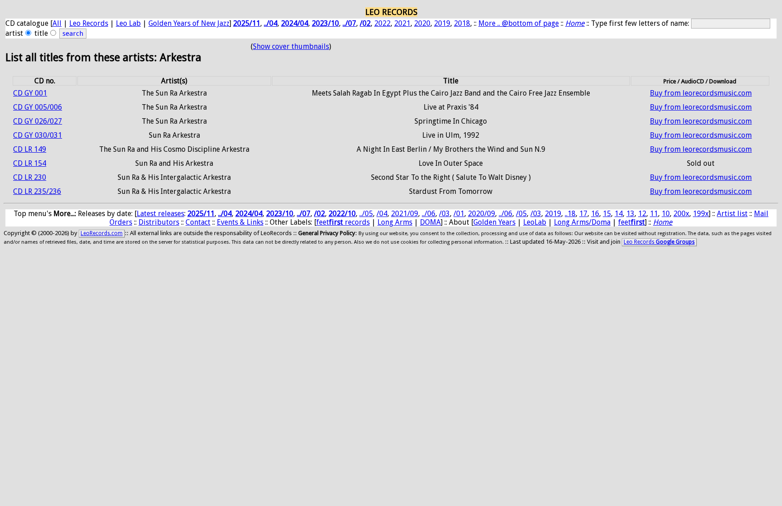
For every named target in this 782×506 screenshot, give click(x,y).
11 (654, 213)
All (57, 23)
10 (666, 213)
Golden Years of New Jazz (188, 23)
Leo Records (88, 23)
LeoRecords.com (102, 233)
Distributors (158, 222)
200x (681, 213)
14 (619, 213)
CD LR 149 (29, 149)
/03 (444, 213)
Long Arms (394, 222)
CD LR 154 (29, 163)
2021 (402, 23)
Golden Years (494, 222)
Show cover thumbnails (291, 46)
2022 (382, 23)
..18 (570, 213)
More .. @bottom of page (518, 23)
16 (595, 213)
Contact (198, 222)
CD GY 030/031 (37, 135)
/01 (458, 213)
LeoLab (534, 222)
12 (642, 213)
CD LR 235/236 (37, 191)
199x (701, 213)
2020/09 (481, 213)
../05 (366, 213)
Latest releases (160, 213)
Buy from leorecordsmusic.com (701, 93)
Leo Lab (128, 23)
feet (631, 222)
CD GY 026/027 (37, 121)
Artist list (732, 213)
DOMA (430, 222)
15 (607, 213)
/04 (382, 213)
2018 (462, 23)
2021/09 (404, 213)
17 (583, 213)
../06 (428, 213)
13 (630, 213)
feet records (343, 222)
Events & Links (240, 222)
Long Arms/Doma (582, 222)
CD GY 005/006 (37, 107)
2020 (422, 23)
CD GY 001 (30, 93)
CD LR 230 (29, 177)
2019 (442, 23)
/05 (521, 213)
